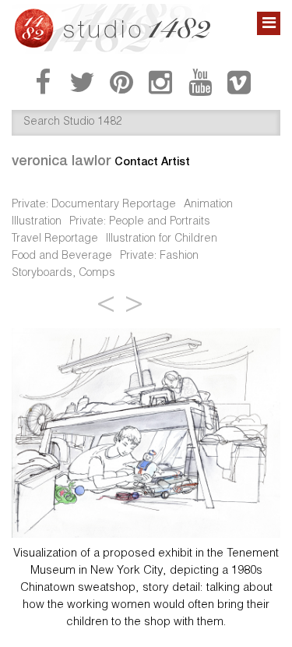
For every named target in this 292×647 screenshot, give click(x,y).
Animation (208, 205)
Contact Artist (152, 161)
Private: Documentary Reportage (94, 205)
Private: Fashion (159, 256)
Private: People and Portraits (139, 222)
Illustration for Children (161, 239)
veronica (61, 160)
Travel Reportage (55, 239)
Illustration (37, 222)
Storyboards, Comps (63, 273)
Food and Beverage (62, 256)
